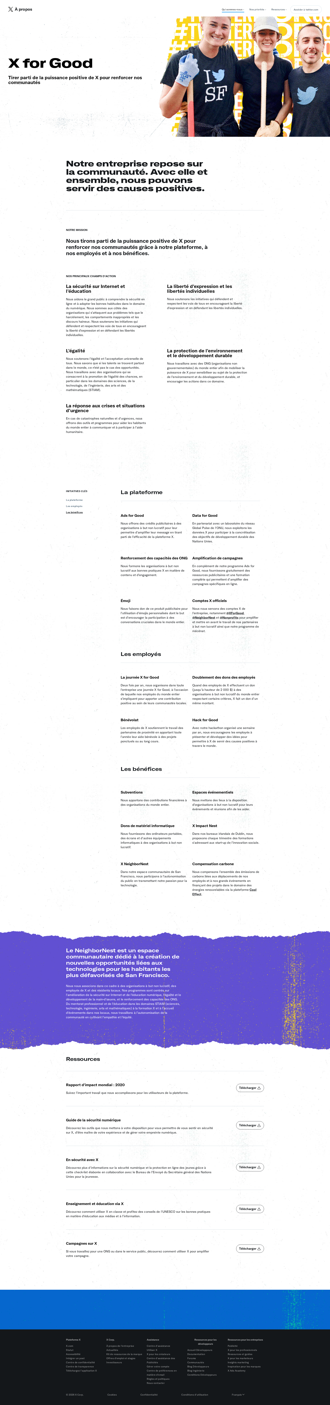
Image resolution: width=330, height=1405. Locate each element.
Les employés (74, 506)
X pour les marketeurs (240, 1358)
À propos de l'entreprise (120, 1346)
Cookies (112, 1394)
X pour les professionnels (242, 1350)
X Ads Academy (237, 1370)
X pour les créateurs (158, 1354)
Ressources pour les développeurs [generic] (205, 1341)
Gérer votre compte (158, 1366)
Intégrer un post (75, 1358)
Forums (191, 1358)
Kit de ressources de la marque (124, 1354)
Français (237, 1394)
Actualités (112, 1350)
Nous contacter (156, 1383)
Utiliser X (152, 1350)
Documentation (196, 1354)
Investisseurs (114, 1362)
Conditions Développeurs (202, 1374)
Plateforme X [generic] (73, 1339)
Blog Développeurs (198, 1366)
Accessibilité (73, 1354)
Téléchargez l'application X (81, 1370)
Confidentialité (149, 1394)
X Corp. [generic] (110, 1339)
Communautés (195, 1362)
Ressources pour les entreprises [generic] (245, 1339)
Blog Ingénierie (196, 1370)
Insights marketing (238, 1362)
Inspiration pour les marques (244, 1366)
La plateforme (74, 500)
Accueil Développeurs (199, 1350)
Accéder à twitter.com (306, 9)
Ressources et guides (240, 1354)
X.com (69, 1346)
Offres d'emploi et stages (120, 1358)
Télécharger (247, 1088)
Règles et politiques (158, 1379)
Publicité (233, 1346)
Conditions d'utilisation (194, 1394)
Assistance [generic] (153, 1339)
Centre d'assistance (158, 1346)
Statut (69, 1350)
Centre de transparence (80, 1366)
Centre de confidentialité (80, 1362)
